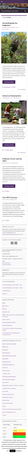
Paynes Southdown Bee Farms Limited (11, 409)
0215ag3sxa (6, 27)
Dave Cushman (6, 319)
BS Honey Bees (6, 370)
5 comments (23, 152)
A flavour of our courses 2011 (12, 160)
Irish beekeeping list (7, 325)
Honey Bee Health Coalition (9, 322)
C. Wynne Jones (6, 373)
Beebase (4, 309)
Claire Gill (20, 258)
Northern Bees (6, 400)
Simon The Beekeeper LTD (8, 412)
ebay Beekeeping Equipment (9, 376)
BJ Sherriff (4, 367)
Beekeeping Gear (6, 361)
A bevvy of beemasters (11, 96)
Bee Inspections (6, 263)
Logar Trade (5, 391)
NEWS (11, 150)
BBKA (3, 303)
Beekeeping (12, 27)
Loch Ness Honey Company (9, 388)
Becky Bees (5, 349)
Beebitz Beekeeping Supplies (9, 355)
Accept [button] (12, 450)
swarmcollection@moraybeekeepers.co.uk (12, 234)
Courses (17, 27)
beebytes (4, 293)
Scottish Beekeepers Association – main (12, 284)
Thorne (4, 415)
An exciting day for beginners (10, 24)
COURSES (13, 87)
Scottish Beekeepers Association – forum (12, 287)
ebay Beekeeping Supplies (8, 379)
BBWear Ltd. (5, 347)
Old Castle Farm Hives (7, 403)
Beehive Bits (5, 358)
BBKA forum (5, 306)
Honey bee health (6, 264)
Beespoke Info (5, 312)
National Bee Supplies (7, 397)
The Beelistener (6, 290)
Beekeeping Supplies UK (8, 364)
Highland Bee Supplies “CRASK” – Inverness (13, 385)
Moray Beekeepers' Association (9, 11)
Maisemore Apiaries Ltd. (8, 394)
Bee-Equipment (6, 352)
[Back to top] (24, 449)
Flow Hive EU (5, 382)
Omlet (3, 406)
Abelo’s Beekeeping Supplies (9, 344)
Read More (19, 450)
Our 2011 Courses (9, 197)
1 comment (23, 89)
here (3, 276)
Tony (5, 163)
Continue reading (8, 82)
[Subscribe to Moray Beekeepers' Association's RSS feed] (2, 1)
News (8, 199)
